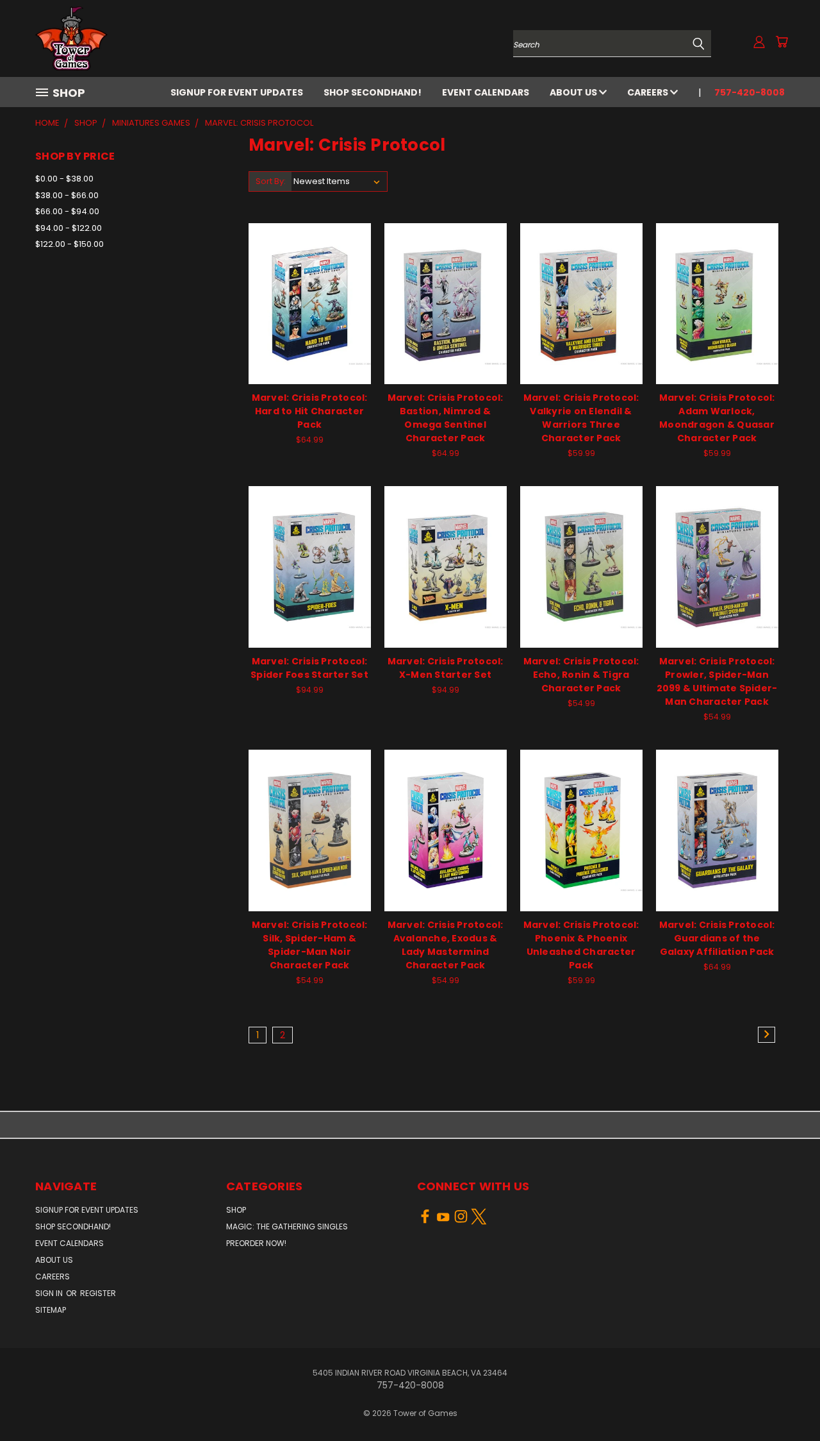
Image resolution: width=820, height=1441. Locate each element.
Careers (648, 92)
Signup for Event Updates (236, 92)
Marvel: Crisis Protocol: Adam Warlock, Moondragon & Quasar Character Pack (717, 417)
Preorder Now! (256, 1243)
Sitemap (50, 1309)
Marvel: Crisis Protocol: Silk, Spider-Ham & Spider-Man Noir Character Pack (310, 945)
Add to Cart (310, 313)
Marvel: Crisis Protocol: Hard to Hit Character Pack (310, 411)
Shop (236, 1209)
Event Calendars (485, 92)
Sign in (50, 1293)
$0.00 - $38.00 (64, 179)
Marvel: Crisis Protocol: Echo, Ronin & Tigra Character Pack (581, 675)
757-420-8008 (749, 92)
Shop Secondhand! (373, 92)
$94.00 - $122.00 (68, 228)
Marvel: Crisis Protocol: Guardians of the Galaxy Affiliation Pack (717, 938)
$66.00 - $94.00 (67, 211)
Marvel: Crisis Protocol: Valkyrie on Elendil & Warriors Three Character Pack (581, 417)
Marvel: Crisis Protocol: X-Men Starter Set (446, 668)
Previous (786, 1401)
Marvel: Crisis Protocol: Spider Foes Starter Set (309, 668)
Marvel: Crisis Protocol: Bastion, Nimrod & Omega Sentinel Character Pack (446, 417)
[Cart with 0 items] (781, 41)
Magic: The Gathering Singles (287, 1226)
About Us (574, 92)
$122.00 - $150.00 (69, 244)
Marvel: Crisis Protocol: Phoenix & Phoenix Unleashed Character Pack (581, 945)
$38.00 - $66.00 (67, 195)
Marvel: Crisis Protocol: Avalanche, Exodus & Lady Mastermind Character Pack (446, 945)
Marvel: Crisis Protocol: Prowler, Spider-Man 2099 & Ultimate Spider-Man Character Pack (717, 681)
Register (98, 1293)
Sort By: (271, 181)
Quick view (309, 289)
